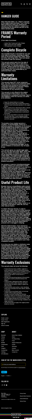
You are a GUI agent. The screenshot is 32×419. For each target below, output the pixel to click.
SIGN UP (3, 372)
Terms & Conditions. (22, 367)
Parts (2, 346)
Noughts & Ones (8, 408)
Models (3, 342)
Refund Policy (23, 401)
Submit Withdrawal (24, 398)
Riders (13, 337)
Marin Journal (15, 350)
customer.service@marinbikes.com (8, 399)
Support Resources (16, 342)
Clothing (3, 352)
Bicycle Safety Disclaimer (25, 396)
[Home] (6, 4)
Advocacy (14, 346)
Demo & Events (5, 325)
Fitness (3, 337)
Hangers (3, 348)
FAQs (13, 340)
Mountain (3, 335)
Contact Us (14, 352)
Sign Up (3, 323)
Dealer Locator (5, 318)
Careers (14, 348)
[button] (27, 4)
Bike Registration (5, 321)
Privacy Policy (23, 393)
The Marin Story (16, 339)
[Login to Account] (24, 4)
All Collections (4, 353)
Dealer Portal (4, 320)
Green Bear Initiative (16, 335)
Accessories (4, 350)
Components (4, 344)
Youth (2, 340)
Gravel (3, 339)
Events (13, 344)
